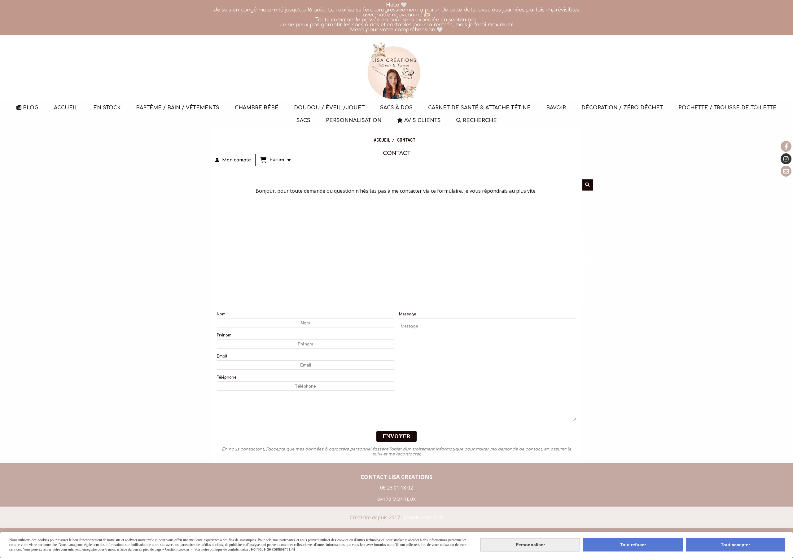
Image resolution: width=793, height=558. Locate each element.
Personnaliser (530, 544)
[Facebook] (786, 146)
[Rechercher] (587, 185)
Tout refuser (633, 544)
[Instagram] (786, 158)
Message (407, 314)
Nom (221, 314)
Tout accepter (735, 544)
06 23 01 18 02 (396, 487)
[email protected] (424, 517)
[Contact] (786, 171)
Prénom (224, 335)
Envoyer (396, 436)
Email (222, 356)
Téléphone (226, 377)
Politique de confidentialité (273, 549)
